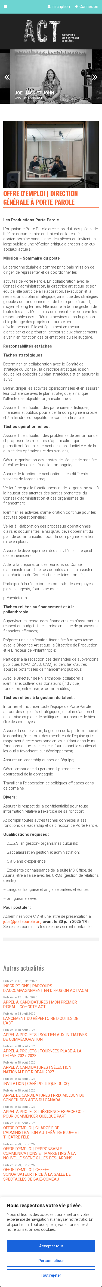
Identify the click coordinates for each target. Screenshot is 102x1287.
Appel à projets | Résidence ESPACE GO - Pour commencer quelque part (43, 1114)
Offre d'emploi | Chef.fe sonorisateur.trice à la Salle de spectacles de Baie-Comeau (37, 1175)
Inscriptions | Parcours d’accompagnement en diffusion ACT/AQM (45, 988)
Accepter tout (51, 1246)
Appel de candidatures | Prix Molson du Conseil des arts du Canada (43, 1097)
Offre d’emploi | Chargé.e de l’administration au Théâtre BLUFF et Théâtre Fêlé (41, 1133)
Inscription (60, 6)
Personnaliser (51, 1260)
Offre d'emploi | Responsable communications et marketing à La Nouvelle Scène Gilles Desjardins (39, 1154)
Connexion (88, 6)
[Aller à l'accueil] (51, 31)
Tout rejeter (51, 1275)
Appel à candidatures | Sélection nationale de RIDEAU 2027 (37, 1069)
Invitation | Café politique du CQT (37, 1083)
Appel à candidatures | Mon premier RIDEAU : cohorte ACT (40, 1004)
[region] (51, 1242)
